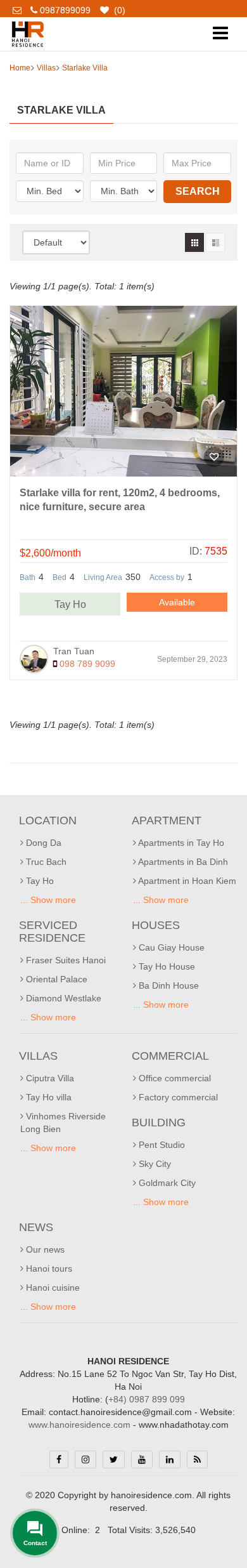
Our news (44, 1249)
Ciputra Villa (48, 1078)
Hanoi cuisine (51, 1287)
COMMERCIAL (170, 1056)
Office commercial (173, 1078)
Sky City (153, 1164)
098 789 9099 (86, 664)
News (36, 1227)
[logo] (27, 23)
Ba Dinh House (167, 985)
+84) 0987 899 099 (146, 1399)
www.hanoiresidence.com (79, 1425)
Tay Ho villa (47, 1097)
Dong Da (42, 843)
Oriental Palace (55, 979)
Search (197, 191)
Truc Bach (44, 862)
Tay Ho (70, 604)
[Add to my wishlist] (214, 457)
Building (159, 1122)
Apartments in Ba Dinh (182, 862)
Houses (156, 925)
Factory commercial (177, 1097)
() (118, 10)
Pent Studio (160, 1145)
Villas (46, 67)
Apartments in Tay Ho (180, 843)
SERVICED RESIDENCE (52, 931)
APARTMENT (166, 820)
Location (48, 820)
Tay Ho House (165, 966)
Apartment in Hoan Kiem (186, 881)
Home (20, 67)
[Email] (21, 10)
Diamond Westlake (62, 998)
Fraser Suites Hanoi (64, 960)
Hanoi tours (47, 1268)
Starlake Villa (85, 67)
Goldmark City (166, 1183)
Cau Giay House (170, 947)
